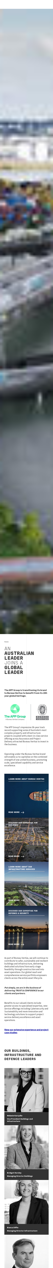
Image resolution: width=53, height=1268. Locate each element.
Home (6, 642)
